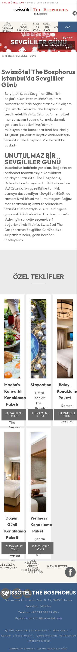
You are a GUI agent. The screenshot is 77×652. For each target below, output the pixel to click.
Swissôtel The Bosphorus (42, 2)
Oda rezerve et (67, 28)
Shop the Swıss (36, 27)
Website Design (39, 640)
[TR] (73, 13)
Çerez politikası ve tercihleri (56, 635)
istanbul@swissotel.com (45, 618)
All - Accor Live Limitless (34, 566)
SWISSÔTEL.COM (13, 2)
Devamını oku (14, 414)
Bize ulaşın (60, 630)
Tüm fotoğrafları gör (56, 45)
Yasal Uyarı (24, 635)
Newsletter (57, 566)
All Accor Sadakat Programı (8, 27)
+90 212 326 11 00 (44, 612)
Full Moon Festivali (23, 27)
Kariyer (6, 635)
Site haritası (40, 630)
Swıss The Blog (46, 27)
